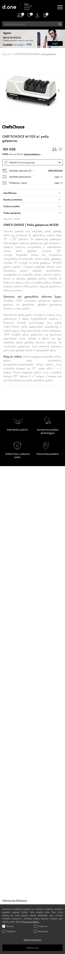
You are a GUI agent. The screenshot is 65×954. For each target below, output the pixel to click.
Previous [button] (6, 90)
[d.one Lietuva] (17, 7)
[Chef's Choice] (15, 127)
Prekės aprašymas (12, 213)
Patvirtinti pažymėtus (32, 939)
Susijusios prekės (11, 206)
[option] (32, 90)
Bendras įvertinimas (12, 199)
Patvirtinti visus (33, 947)
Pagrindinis (7, 54)
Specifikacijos (10, 193)
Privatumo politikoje (30, 921)
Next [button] (58, 90)
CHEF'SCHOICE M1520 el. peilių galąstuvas (35, 54)
